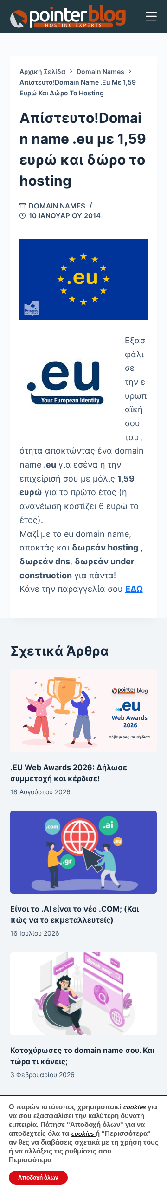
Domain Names (57, 205)
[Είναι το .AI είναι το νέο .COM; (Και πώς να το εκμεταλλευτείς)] (83, 852)
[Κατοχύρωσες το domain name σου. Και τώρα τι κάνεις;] (83, 993)
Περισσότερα (30, 1160)
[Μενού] (151, 16)
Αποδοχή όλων (38, 1177)
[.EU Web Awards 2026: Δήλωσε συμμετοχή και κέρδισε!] (83, 710)
